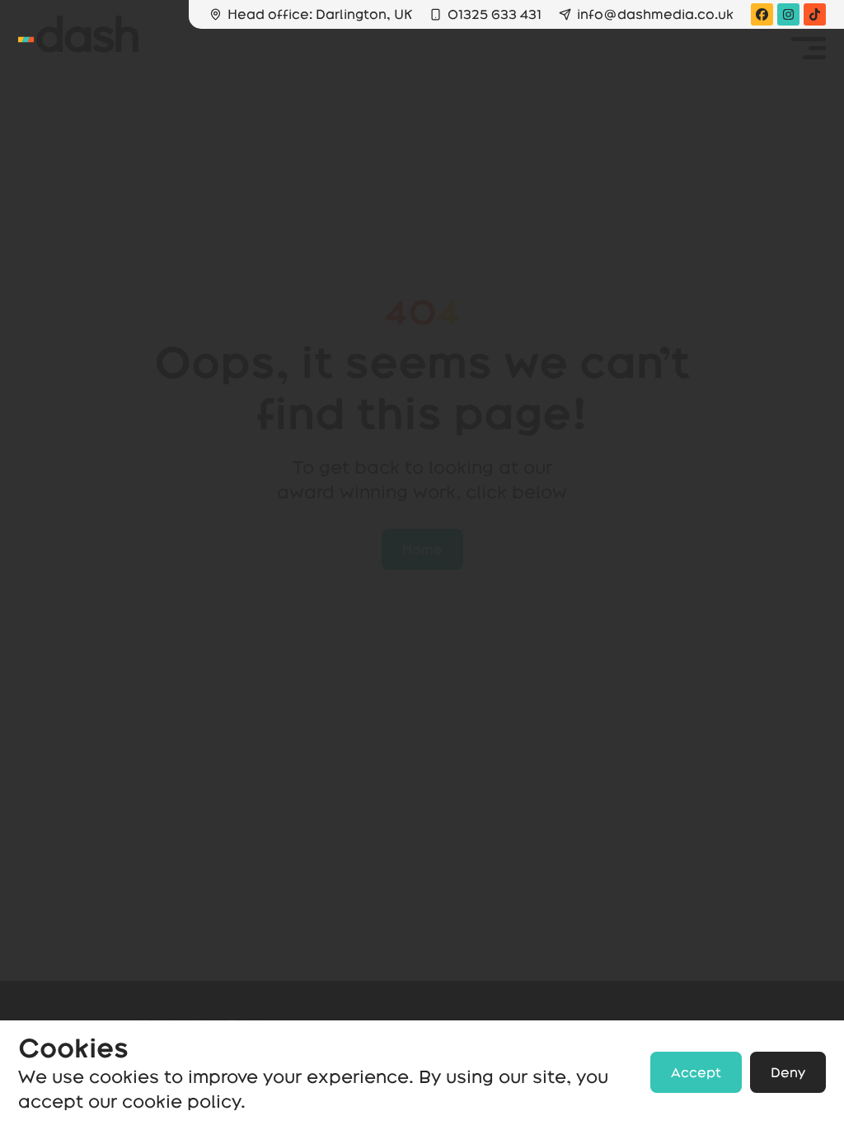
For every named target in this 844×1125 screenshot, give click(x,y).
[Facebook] (762, 14)
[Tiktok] (815, 14)
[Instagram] (788, 14)
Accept (696, 1072)
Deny (788, 1072)
